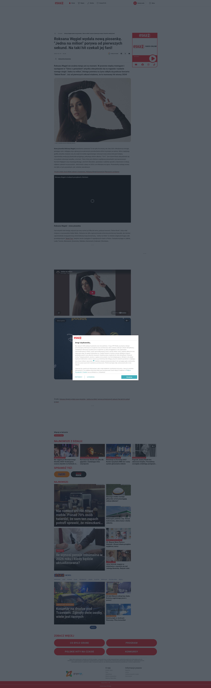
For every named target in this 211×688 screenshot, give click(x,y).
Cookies (85, 372)
